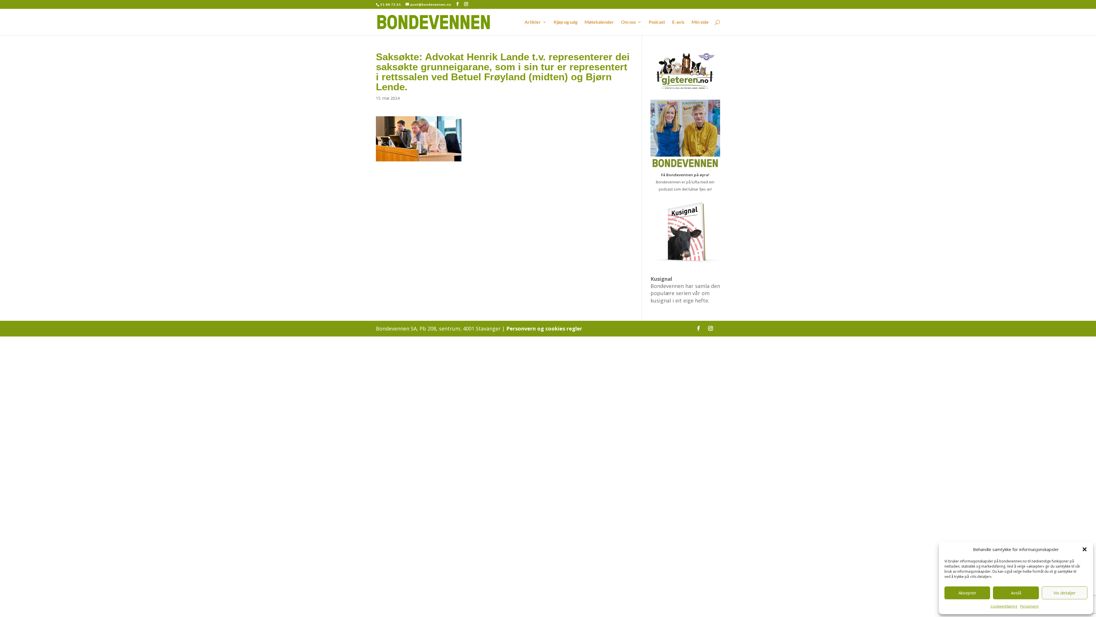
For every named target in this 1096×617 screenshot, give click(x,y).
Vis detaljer (1064, 593)
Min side (700, 22)
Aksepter (967, 593)
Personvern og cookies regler (544, 328)
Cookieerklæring (1003, 606)
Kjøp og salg (565, 22)
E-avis (678, 22)
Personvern (1029, 606)
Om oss (628, 22)
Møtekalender (599, 22)
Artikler (533, 22)
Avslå (1016, 593)
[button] (1084, 549)
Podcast (657, 22)
